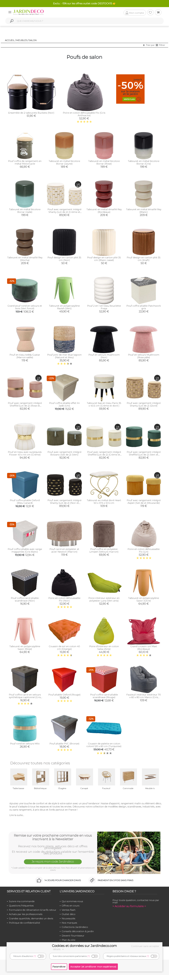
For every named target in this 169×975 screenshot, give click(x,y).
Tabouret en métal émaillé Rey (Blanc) (143, 210)
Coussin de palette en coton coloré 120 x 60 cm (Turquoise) (103, 745)
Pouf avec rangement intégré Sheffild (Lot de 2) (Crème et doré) (104, 454)
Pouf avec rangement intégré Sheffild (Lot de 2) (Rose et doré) (25, 406)
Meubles (21, 40)
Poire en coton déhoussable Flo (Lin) (144, 550)
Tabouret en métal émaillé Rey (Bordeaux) (104, 210)
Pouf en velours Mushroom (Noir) (104, 356)
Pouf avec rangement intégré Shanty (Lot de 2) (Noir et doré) (64, 503)
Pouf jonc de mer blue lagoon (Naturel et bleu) (64, 356)
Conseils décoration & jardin (78, 931)
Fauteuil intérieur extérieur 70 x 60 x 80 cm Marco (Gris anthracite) (143, 697)
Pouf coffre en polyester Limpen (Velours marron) (103, 550)
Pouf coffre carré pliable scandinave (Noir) (25, 599)
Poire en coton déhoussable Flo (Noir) (64, 599)
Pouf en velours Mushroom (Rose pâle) (143, 356)
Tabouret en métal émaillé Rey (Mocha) (24, 259)
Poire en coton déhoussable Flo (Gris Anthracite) (84, 114)
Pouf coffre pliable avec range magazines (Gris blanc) (25, 550)
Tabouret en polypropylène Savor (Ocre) (143, 599)
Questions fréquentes (21, 905)
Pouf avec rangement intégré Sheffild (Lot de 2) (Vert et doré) (144, 454)
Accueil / (10, 40)
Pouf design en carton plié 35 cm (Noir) (64, 259)
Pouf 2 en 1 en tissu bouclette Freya (104, 307)
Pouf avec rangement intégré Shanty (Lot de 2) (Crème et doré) (64, 212)
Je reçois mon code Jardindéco (53, 861)
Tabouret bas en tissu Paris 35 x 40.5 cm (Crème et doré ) (104, 404)
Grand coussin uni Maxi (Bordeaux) (143, 647)
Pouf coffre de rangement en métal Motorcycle (24, 162)
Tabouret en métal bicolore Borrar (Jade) (24, 210)
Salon (33, 40)
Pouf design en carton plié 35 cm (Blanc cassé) (104, 259)
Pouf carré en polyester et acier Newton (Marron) (64, 550)
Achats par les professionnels (25, 914)
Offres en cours (70, 905)
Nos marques (69, 922)
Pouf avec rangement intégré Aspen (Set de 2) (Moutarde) (144, 501)
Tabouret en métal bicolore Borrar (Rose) (104, 162)
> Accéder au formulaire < (129, 906)
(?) (35, 956)
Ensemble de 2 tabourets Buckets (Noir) (31, 112)
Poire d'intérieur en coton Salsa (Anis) (104, 647)
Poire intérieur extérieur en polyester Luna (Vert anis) (103, 599)
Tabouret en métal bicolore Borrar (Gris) (143, 162)
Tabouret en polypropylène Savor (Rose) (24, 647)
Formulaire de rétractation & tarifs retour (32, 909)
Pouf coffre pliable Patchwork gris (143, 307)
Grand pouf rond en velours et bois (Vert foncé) (25, 307)
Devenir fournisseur (73, 935)
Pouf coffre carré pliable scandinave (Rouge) (104, 696)
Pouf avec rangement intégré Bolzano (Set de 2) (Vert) (64, 453)
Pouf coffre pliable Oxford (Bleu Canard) (25, 501)
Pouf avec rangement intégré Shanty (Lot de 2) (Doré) (144, 404)
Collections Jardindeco (75, 927)
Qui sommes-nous (72, 901)
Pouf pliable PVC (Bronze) (64, 743)
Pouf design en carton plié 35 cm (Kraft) (143, 259)
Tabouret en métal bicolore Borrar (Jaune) (64, 162)
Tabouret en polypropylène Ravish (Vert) (64, 307)
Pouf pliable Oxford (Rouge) (64, 694)
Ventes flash (68, 909)
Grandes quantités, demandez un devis (31, 918)
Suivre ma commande (21, 901)
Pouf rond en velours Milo (25, 743)
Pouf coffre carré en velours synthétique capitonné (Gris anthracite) (25, 697)
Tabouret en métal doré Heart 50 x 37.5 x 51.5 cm (104, 501)
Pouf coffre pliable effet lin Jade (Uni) (64, 404)
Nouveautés (68, 918)
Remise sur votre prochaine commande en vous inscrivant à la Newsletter (53, 837)
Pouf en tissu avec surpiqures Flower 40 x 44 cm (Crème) (25, 453)
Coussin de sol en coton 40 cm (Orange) (64, 647)
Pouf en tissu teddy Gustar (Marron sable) (25, 356)
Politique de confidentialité (24, 922)
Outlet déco (68, 914)
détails (57, 949)
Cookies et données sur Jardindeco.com (84, 946)
